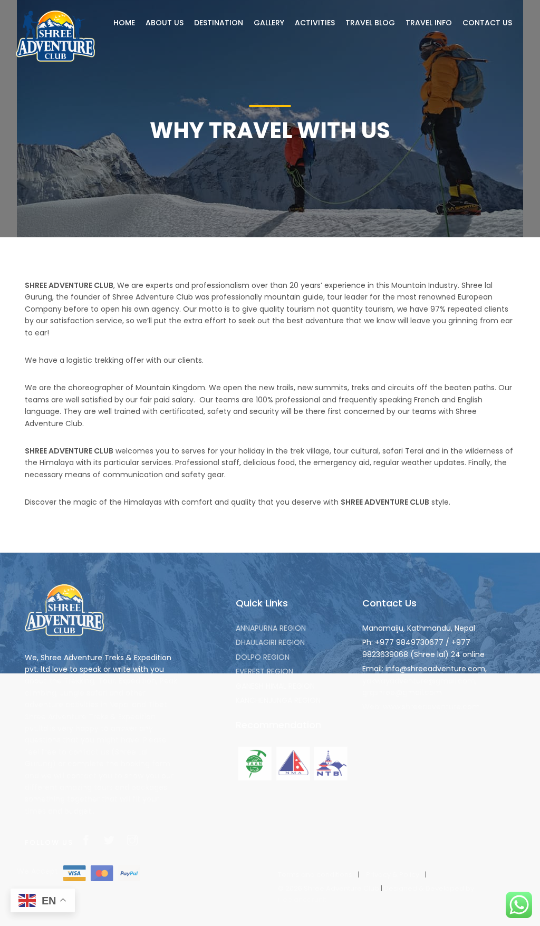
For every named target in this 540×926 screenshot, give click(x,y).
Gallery (269, 22)
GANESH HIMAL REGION (275, 686)
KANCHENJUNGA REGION (278, 700)
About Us (165, 22)
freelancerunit (302, 899)
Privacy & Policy (392, 875)
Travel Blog (370, 22)
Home (124, 22)
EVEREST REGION (264, 671)
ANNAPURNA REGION (271, 628)
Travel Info (429, 22)
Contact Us (487, 22)
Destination (218, 22)
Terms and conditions (315, 875)
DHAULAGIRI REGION (270, 642)
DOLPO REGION (263, 657)
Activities (315, 22)
